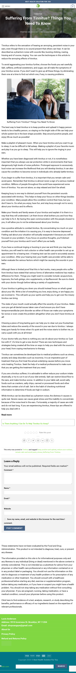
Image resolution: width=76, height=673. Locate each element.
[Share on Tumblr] (52, 441)
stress (39, 452)
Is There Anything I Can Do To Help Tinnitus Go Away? (25, 424)
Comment (8, 470)
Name (7, 488)
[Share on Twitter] (33, 441)
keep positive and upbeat (47, 450)
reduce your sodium (64, 450)
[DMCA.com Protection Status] (6, 643)
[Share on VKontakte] (42, 441)
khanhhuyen (50, 32)
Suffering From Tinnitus (51, 452)
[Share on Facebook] (29, 441)
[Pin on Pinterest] (38, 441)
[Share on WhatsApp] (24, 441)
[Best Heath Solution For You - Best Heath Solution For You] (38, 5)
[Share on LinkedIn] (47, 441)
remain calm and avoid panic (26, 452)
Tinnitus (38, 14)
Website (7, 509)
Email (7, 498)
